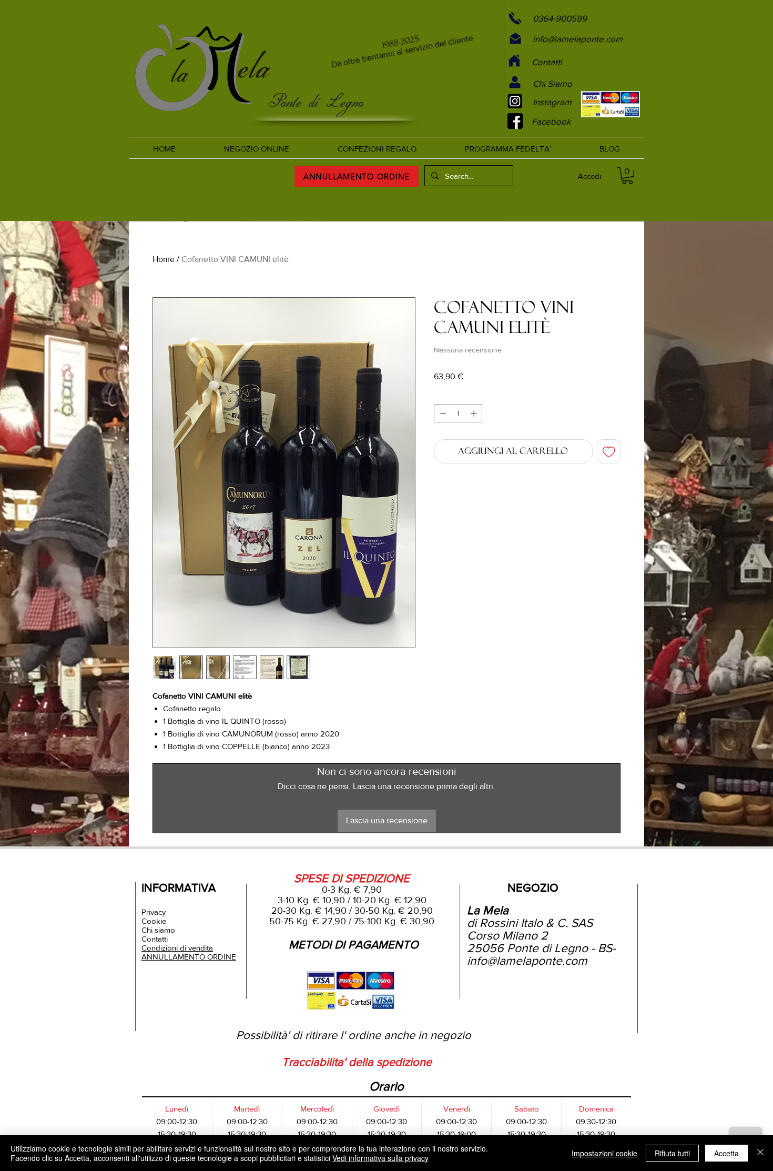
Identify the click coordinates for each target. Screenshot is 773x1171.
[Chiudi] (760, 1153)
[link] (627, 175)
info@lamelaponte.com (527, 960)
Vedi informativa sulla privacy (380, 1158)
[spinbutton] (458, 413)
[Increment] (475, 413)
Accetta (726, 1153)
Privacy (153, 911)
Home (163, 259)
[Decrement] (441, 413)
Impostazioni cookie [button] (604, 1153)
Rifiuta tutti (672, 1153)
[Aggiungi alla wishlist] (609, 451)
